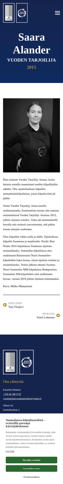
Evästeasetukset (31, 477)
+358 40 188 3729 (12, 394)
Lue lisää (10, 451)
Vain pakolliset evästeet (31, 468)
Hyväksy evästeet (31, 460)
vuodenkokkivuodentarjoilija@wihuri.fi (22, 398)
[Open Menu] (57, 12)
